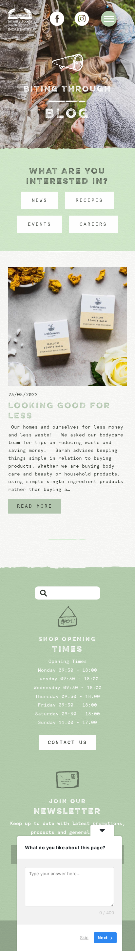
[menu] (109, 19)
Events (39, 224)
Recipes (89, 200)
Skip (84, 937)
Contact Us (67, 742)
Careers (93, 224)
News (40, 200)
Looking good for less (59, 410)
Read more (34, 506)
